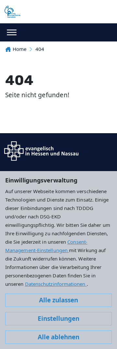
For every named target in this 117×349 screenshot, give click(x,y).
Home (19, 49)
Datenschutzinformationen (56, 284)
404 (39, 49)
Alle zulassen (58, 300)
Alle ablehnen (58, 337)
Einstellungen (58, 318)
